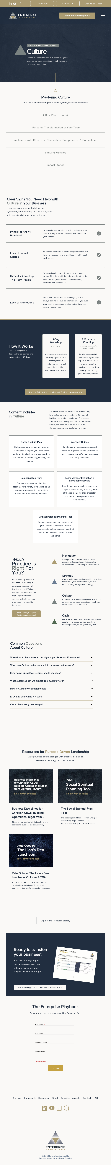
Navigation (69, 555)
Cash (65, 615)
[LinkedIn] (10, 3)
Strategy (67, 575)
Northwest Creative (64, 1158)
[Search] (20, 3)
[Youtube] (14, 3)
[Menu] (103, 15)
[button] (93, 3)
